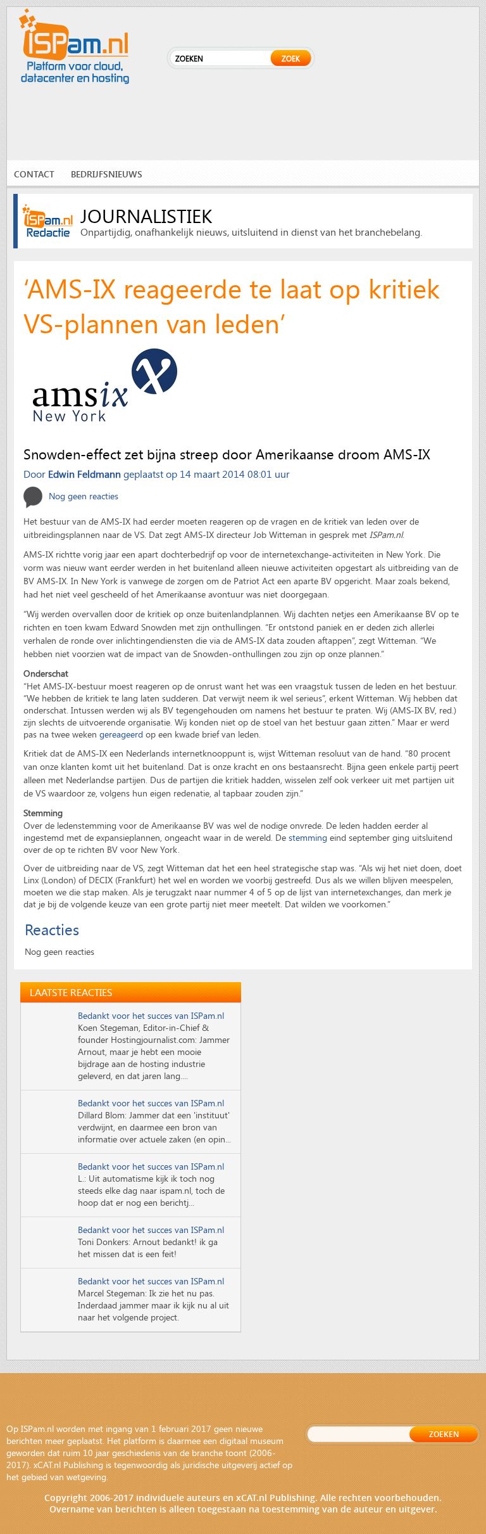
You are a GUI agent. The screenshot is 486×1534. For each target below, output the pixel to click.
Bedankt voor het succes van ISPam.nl (151, 1015)
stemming (308, 837)
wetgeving (86, 1477)
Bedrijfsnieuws (106, 174)
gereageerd (121, 734)
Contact (34, 174)
